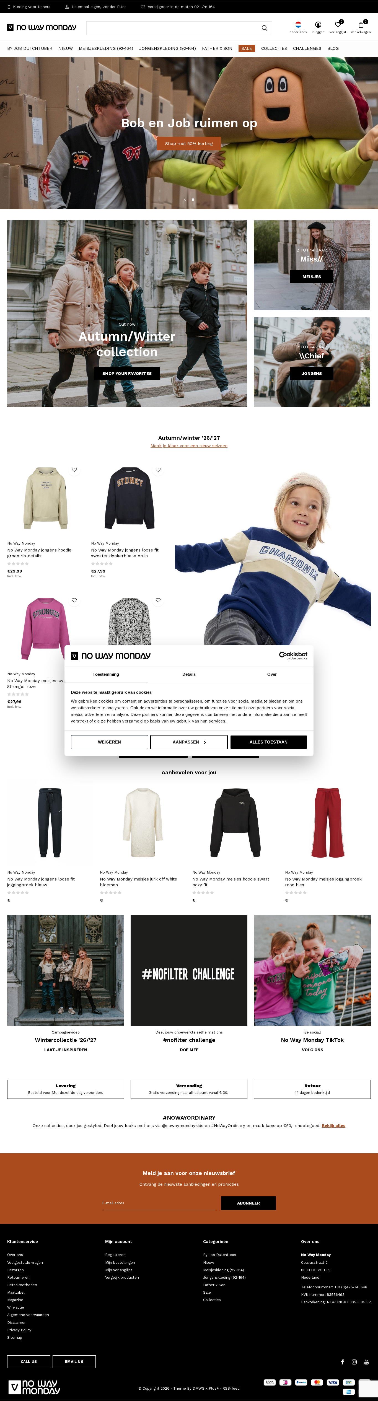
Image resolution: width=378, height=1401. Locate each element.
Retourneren (18, 1277)
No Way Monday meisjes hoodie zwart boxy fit (230, 882)
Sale (247, 48)
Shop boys (212, 150)
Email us (74, 1361)
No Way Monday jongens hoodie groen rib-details (39, 553)
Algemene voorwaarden (28, 1315)
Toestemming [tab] (106, 674)
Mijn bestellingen (120, 1262)
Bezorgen (15, 1270)
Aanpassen (186, 742)
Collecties (274, 48)
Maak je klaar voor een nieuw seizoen (189, 445)
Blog (333, 48)
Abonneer (248, 1203)
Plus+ (214, 1388)
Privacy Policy (19, 1330)
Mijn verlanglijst (118, 1270)
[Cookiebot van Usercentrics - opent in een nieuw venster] (283, 656)
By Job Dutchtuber (29, 48)
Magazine (15, 1300)
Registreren (115, 1255)
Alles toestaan (269, 742)
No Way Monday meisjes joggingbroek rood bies (323, 882)
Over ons (15, 1255)
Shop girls (166, 150)
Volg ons (312, 1049)
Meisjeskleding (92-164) (106, 48)
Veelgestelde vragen (25, 1262)
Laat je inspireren (65, 1049)
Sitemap (14, 1337)
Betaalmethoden (22, 1285)
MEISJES (311, 276)
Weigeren (109, 742)
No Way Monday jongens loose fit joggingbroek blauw (41, 882)
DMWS (198, 1388)
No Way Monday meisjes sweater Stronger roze (40, 683)
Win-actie (15, 1307)
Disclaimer (16, 1322)
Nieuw (65, 48)
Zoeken (264, 28)
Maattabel (16, 1292)
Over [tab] (272, 674)
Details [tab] (189, 674)
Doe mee (189, 1049)
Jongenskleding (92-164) (167, 48)
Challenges (307, 48)
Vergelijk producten (122, 1277)
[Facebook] (342, 1362)
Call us (29, 1361)
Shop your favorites (127, 373)
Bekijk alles (334, 1125)
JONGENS (312, 373)
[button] (185, 199)
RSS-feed (231, 1388)
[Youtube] (366, 1362)
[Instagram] (354, 1362)
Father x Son (217, 48)
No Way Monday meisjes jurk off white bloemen (138, 882)
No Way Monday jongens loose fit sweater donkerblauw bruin (125, 553)
